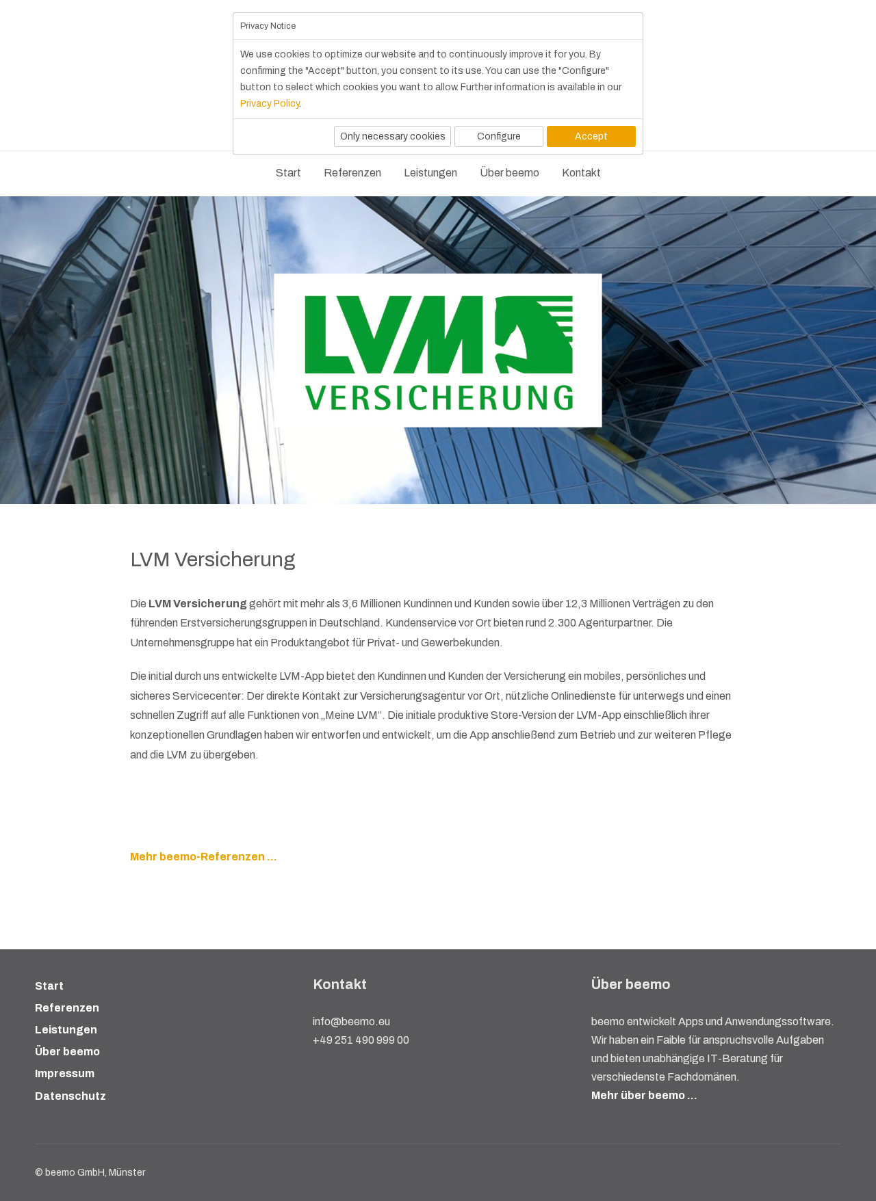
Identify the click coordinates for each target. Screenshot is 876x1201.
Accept (591, 136)
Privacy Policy (269, 103)
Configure (499, 136)
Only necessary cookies (393, 136)
